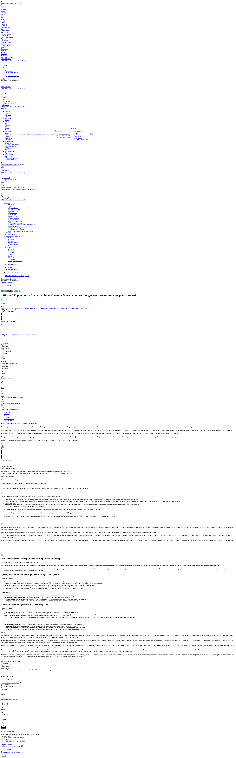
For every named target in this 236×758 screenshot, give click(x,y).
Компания (11, 251)
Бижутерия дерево (81, 308)
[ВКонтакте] (2, 291)
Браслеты (37, 308)
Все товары (71, 308)
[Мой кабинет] (1, 176)
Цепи (23, 308)
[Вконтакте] (5, 93)
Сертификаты (63, 308)
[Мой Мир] (7, 291)
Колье (16, 308)
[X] (9, 291)
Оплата (6, 417)
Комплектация (9, 419)
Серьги (12, 308)
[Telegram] (20, 291)
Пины (20, 308)
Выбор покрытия (9, 420)
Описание (7, 412)
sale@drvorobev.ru (7, 79)
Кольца (27, 308)
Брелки (32, 308)
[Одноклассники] (4, 291)
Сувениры (43, 308)
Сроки (6, 415)
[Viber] (12, 291)
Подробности (5, 348)
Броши (3, 308)
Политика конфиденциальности (13, 752)
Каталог (10, 206)
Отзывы (6, 414)
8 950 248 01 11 (6, 59)
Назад (12, 204)
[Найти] (2, 7)
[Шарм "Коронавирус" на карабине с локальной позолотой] (20, 335)
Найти (3, 756)
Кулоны (7, 308)
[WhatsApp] (15, 291)
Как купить (11, 241)
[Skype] (17, 291)
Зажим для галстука (53, 308)
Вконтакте (7, 84)
